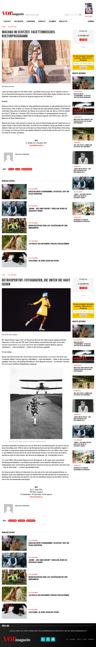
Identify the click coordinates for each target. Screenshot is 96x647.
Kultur (18, 169)
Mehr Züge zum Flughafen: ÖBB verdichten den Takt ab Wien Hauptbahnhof (83, 121)
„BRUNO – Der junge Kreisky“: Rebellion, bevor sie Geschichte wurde (47, 209)
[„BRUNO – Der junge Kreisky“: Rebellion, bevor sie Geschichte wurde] (14, 208)
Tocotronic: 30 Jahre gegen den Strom (43, 260)
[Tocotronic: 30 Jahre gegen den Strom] (14, 259)
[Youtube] (86, 40)
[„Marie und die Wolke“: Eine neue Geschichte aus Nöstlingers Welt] (83, 157)
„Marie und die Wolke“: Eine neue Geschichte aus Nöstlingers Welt (82, 170)
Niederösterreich (27, 169)
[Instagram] (83, 40)
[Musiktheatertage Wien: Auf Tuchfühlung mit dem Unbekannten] (14, 225)
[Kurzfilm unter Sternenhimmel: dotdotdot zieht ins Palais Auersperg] (14, 191)
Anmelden (83, 67)
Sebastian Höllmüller (22, 154)
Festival (11, 169)
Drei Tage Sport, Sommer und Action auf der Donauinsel (83, 146)
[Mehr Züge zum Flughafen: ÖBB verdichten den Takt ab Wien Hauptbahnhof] (83, 108)
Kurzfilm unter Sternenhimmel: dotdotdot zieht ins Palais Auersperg (48, 192)
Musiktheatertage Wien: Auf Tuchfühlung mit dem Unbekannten (47, 226)
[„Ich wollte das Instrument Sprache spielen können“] (14, 242)
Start (4, 27)
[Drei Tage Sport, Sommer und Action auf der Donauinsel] (83, 133)
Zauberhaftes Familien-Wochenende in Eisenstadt (82, 220)
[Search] (80, 14)
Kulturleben (12, 27)
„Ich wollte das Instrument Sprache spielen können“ (49, 243)
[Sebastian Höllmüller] (8, 157)
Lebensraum (78, 117)
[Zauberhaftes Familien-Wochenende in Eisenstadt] (83, 208)
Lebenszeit (77, 142)
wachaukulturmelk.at (36, 145)
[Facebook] (81, 40)
